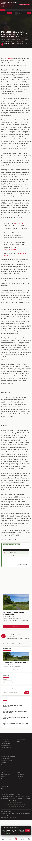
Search (26, 692)
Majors (2, 754)
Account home (20, 776)
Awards (3, 776)
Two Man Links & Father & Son (8, 756)
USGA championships (6, 752)
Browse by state (5, 741)
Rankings (3, 772)
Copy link (20, 643)
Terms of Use (4, 813)
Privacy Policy (12, 813)
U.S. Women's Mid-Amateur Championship (15, 662)
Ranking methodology (6, 774)
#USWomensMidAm (10, 249)
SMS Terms (19, 813)
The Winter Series (5, 758)
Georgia (27, 796)
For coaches (4, 778)
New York (17, 796)
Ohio (7, 800)
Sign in (24, 13)
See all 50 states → (13, 800)
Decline (22, 830)
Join (29, 13)
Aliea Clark (12, 555)
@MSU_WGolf (18, 223)
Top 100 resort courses (6, 760)
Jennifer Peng (8, 58)
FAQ (2, 788)
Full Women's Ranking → (23, 564)
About (18, 778)
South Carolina (12, 798)
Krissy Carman (13, 552)
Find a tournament (5, 739)
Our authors (19, 780)
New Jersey (19, 798)
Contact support (5, 786)
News (6, 29)
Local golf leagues (5, 743)
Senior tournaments (5, 745)
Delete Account (26, 813)
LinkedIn (13, 643)
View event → (16, 669)
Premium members (12, 561)
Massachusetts (27, 798)
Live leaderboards (21, 739)
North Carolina (4, 798)
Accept (27, 830)
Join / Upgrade (20, 774)
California (3, 796)
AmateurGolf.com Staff (13, 635)
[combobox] (16, 692)
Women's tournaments (6, 747)
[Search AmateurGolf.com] (19, 13)
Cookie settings (4, 815)
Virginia (3, 800)
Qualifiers (3, 762)
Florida (8, 796)
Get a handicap (4, 764)
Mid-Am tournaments (6, 749)
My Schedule (4, 767)
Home (2, 29)
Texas (12, 796)
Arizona (22, 796)
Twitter (7, 643)
